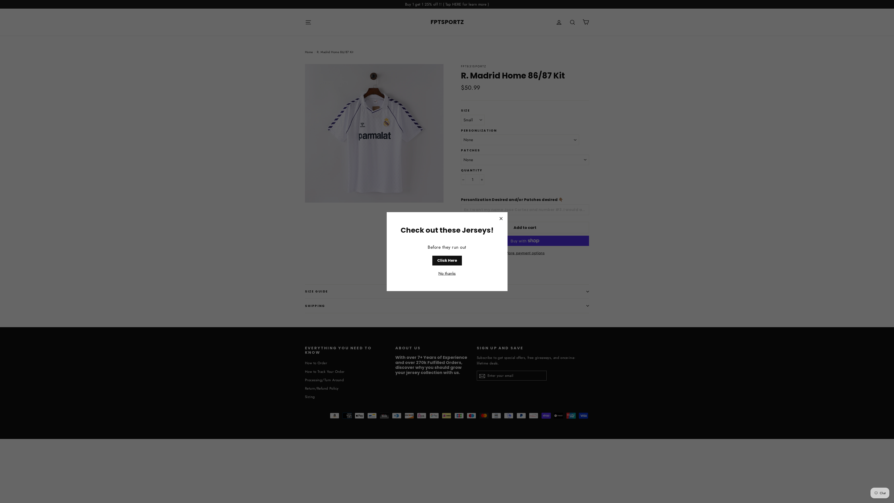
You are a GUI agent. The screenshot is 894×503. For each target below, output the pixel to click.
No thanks (447, 273)
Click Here (447, 260)
